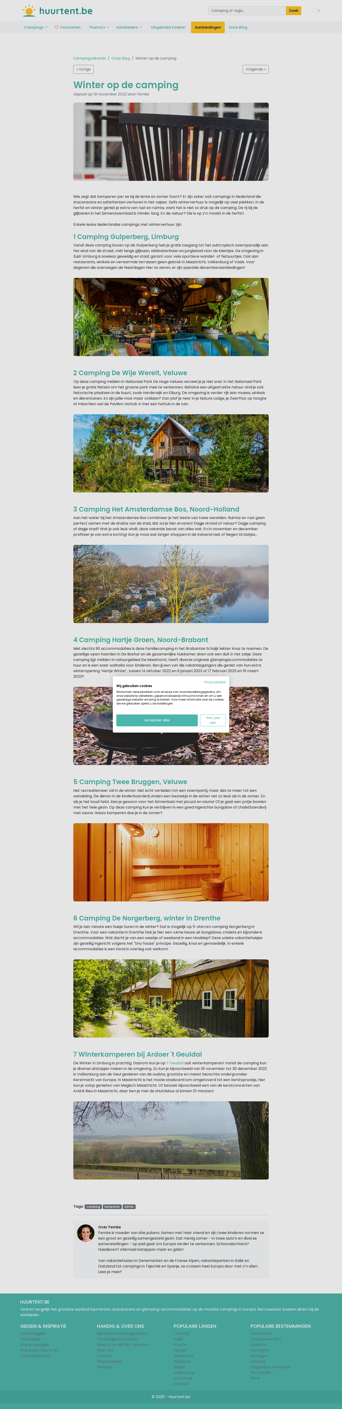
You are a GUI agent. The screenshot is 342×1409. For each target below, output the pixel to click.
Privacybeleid (215, 682)
